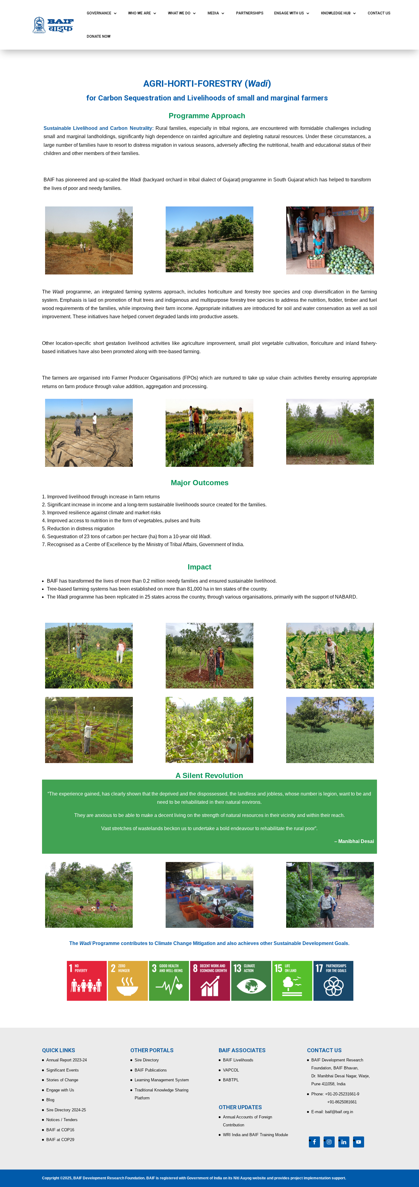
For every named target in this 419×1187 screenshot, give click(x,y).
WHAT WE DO (179, 13)
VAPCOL (231, 1070)
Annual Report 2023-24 (66, 1060)
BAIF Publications (151, 1070)
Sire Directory (147, 1060)
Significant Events (62, 1070)
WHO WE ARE (139, 13)
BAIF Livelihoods (238, 1060)
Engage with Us (60, 1090)
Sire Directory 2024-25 (66, 1110)
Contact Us (379, 13)
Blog (50, 1100)
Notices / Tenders (62, 1119)
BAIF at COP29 (60, 1139)
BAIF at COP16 (60, 1130)
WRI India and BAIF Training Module (255, 1134)
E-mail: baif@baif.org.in (332, 1112)
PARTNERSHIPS (249, 13)
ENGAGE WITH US (289, 13)
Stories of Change (62, 1080)
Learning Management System (162, 1080)
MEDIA (213, 13)
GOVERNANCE (99, 13)
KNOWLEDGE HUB (336, 13)
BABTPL (231, 1080)
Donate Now (98, 36)
